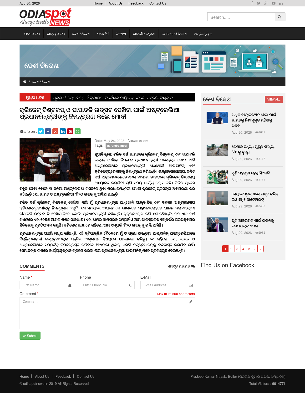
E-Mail (145, 277)
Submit (31, 335)
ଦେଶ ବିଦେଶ (81, 33)
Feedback (135, 3)
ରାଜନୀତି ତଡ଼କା (144, 33)
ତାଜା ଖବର (32, 33)
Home (98, 3)
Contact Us (157, 3)
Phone (85, 277)
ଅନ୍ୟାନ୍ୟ (202, 33)
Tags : (100, 145)
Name (26, 277)
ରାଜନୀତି (103, 33)
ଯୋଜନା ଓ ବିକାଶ (174, 33)
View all (273, 99)
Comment (29, 293)
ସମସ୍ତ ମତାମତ (179, 266)
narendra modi (117, 145)
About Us (115, 3)
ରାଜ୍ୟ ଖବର (56, 33)
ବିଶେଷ (121, 33)
